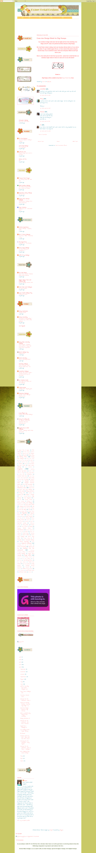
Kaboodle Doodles (28, 499)
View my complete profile (23, 820)
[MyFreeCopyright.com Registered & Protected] (27, 836)
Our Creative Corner (23, 380)
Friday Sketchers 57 (25, 718)
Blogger (61, 830)
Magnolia (24, 513)
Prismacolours (20, 530)
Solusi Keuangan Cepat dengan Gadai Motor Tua (24, 365)
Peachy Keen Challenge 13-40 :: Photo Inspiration (26, 202)
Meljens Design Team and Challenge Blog (25, 280)
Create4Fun (29, 474)
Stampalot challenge (23, 120)
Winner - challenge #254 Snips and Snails (26, 431)
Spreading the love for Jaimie (24, 545)
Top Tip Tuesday (26, 563)
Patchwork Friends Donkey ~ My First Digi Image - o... (25, 704)
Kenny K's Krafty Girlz (24, 419)
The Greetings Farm (27, 560)
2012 (20, 659)
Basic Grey (31, 455)
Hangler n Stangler (30, 494)
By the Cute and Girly (23, 460)
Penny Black (25, 525)
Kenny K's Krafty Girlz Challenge (24, 503)
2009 (20, 667)
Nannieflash (42, 89)
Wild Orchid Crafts (30, 570)
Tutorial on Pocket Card (24, 695)
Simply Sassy (26, 538)
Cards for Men (25, 462)
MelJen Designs (29, 516)
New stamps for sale (45, 17)
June (21, 684)
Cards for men (22, 152)
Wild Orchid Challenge (23, 146)
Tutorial (27, 567)
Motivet (28, 519)
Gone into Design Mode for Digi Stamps (24, 709)
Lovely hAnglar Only (22, 511)
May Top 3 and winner (24, 121)
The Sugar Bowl (23, 242)
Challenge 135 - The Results (25, 243)
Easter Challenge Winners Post (26, 282)
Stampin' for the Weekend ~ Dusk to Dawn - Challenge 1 (25, 747)
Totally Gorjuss (22, 387)
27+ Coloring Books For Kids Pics (25, 180)
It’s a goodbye (22, 147)
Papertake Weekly (21, 523)
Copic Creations (22, 207)
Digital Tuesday (29, 486)
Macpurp (42, 112)
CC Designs (31, 462)
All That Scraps (26, 452)
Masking (18, 516)
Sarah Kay (25, 533)
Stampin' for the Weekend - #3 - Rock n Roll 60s (24, 722)
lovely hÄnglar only (23, 413)
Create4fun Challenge (23, 371)
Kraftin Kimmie (20, 504)
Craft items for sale (35, 17)
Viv (40, 125)
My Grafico (27, 521)
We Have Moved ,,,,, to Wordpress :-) (23, 249)
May (21, 756)
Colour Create (22, 465)
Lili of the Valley (22, 509)
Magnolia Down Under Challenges (24, 428)
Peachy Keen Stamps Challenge (24, 199)
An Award (22, 733)
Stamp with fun (22, 159)
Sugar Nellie (27, 555)
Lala (33, 506)
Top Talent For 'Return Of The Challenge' (25, 382)
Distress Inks (21, 488)
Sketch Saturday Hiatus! (24, 359)
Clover (26, 463)
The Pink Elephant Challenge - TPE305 (25, 140)
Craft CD (31, 471)
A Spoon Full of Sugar (24, 178)
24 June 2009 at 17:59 (45, 108)
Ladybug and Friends (24, 506)
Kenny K (29, 501)
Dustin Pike (31, 488)
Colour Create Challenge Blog (25, 293)
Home (20, 17)
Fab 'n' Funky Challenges (24, 234)
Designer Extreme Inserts (25, 483)
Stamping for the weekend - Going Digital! (24, 742)
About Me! (26, 17)
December (23, 669)
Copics (19, 469)
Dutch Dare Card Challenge (25, 489)
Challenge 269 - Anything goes (25, 389)
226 (19, 160)
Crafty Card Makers (30, 472)
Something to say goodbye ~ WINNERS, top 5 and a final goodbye (25, 320)
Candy (18, 462)
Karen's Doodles (20, 501)
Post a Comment (43, 134)
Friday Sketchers (30, 491)
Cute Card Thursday (23, 479)
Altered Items (26, 453)
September (23, 677)
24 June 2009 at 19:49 (45, 121)
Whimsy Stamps (20, 570)
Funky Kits (22, 493)
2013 (20, 657)
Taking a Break (22, 312)
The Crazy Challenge (26, 558)
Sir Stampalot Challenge (29, 540)
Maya (23, 516)
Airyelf (51, 830)
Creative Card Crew (22, 476)
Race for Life (20, 531)
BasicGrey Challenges (24, 393)
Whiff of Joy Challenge (24, 255)
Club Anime (31, 463)
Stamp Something (23, 317)
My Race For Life (67, 17)
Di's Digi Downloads (27, 484)
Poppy (30, 526)
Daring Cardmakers (23, 311)
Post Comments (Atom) (61, 145)
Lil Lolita (20, 508)
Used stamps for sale (57, 17)
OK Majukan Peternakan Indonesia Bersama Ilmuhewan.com (24, 421)
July (21, 682)
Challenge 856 (22, 353)
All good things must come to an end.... (25, 153)
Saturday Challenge (23, 364)
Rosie (26, 531)
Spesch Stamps (26, 543)
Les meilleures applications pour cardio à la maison (25, 187)
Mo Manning (26, 518)
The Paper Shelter (21, 562)
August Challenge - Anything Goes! (25, 229)
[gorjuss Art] (20, 642)
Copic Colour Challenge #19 (25, 692)
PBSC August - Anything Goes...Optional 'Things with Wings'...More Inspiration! (25, 346)
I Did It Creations (23, 496)
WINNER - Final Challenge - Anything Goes (25, 395)
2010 (20, 665)
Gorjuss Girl (20, 494)
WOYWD (30, 572)
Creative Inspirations (23, 227)
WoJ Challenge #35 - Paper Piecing (25, 730)
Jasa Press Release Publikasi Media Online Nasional (26, 274)
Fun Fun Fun (22, 194)
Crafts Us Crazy (20, 472)
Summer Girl (20, 557)
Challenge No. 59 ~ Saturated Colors (25, 209)
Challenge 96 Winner (23, 294)
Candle (31, 460)
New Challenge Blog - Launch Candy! (25, 752)
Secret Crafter (26, 535)
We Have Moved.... (23, 288)
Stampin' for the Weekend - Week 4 (25, 699)
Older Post (75, 141)
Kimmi (25, 780)
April (21, 758)
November (23, 672)
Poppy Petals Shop (66, 78)
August (22, 679)
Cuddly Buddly (31, 477)
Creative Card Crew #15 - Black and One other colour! (25, 737)
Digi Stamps (20, 486)
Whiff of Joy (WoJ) (27, 569)
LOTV (33, 509)
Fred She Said (20, 491)
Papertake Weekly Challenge (25, 193)
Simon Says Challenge (24, 248)
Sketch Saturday (23, 358)
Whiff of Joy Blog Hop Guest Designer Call (24, 687)
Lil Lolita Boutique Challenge (29, 508)
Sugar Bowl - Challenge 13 (23, 726)
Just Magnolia (22, 326)
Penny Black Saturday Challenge (24, 342)
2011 (20, 662)
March (22, 761)
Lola (29, 509)
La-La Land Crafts (29, 504)
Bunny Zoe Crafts (30, 458)
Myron (32, 521)
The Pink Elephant (23, 138)
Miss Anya (19, 518)
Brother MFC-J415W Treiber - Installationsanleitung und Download (26, 374)
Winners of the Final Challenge (25, 414)
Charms (20, 464)
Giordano (30, 493)
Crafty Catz (21, 474)
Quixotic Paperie (29, 530)
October (22, 674)
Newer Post (41, 141)
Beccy (41, 99)
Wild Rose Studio (22, 572)
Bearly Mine (23, 457)
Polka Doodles (24, 526)
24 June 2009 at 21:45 (45, 131)
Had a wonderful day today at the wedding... (25, 714)
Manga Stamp (29, 514)
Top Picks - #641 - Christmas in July (26, 236)
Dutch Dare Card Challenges (25, 287)
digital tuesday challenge (24, 185)
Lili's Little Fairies (23, 272)
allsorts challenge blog (23, 352)
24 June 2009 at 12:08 (45, 95)
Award (24, 455)
